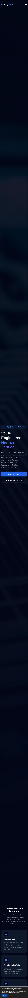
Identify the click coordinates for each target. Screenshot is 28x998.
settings (17, 992)
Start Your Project (14, 474)
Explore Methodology (13, 480)
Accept (4, 995)
